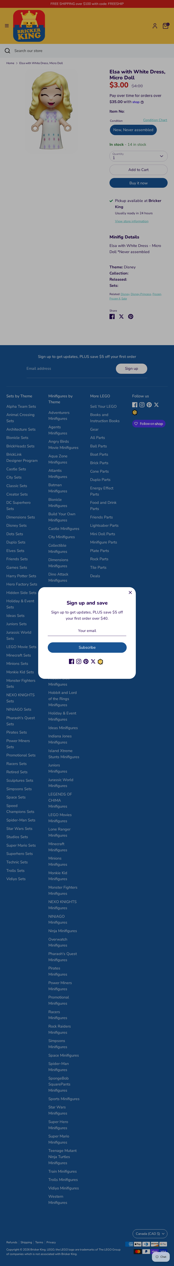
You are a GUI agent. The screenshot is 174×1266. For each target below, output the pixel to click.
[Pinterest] (85, 661)
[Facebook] (71, 661)
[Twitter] (93, 661)
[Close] (130, 592)
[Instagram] (78, 661)
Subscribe (87, 647)
